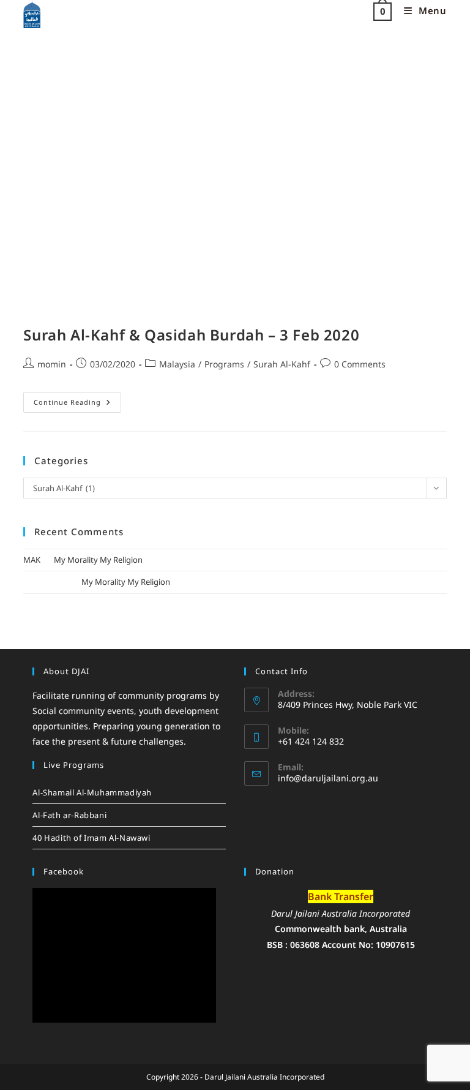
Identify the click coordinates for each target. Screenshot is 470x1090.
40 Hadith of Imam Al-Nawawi (91, 837)
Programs (224, 364)
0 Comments (360, 364)
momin (51, 364)
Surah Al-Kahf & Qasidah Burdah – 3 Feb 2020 (191, 335)
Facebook (63, 871)
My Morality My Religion (98, 559)
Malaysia (177, 364)
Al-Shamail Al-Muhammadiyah (92, 792)
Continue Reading (77, 399)
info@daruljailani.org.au (328, 778)
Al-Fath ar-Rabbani (69, 815)
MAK (31, 559)
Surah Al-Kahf (281, 364)
